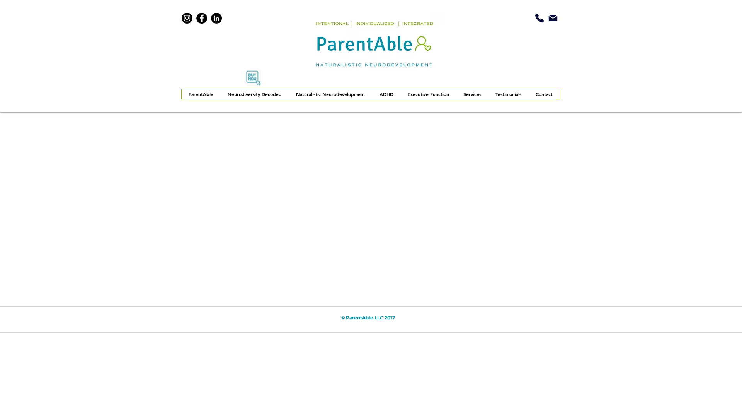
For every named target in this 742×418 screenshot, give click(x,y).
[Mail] (553, 18)
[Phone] (539, 18)
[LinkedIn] (216, 18)
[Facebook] (201, 18)
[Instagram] (187, 18)
